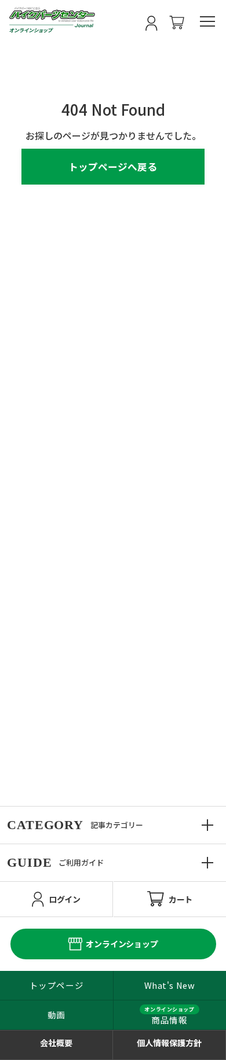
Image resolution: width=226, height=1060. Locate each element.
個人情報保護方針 (169, 1042)
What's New (169, 985)
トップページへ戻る (112, 167)
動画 (56, 1015)
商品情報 (169, 1020)
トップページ (56, 985)
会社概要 (56, 1042)
